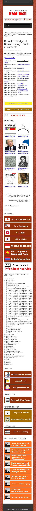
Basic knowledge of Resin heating (14, 50)
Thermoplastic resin (23, 76)
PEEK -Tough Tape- (11, 349)
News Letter (9, 364)
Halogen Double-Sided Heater (14, 341)
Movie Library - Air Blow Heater (15, 324)
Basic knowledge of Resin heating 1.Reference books (18, 200)
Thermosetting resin (23, 74)
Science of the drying (13, 285)
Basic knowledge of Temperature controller (18, 287)
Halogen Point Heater (11, 336)
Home (8, 33)
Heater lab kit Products (13, 329)
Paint (19, 92)
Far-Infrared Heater (11, 344)
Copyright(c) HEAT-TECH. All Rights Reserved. (18, 509)
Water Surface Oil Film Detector (14, 352)
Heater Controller (10, 348)
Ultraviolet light (10, 354)
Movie (7, 359)
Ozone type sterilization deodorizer (15, 356)
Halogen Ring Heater (11, 339)
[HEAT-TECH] (18, 14)
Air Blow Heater (15, 33)
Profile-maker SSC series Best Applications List (20, 321)
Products (8, 362)
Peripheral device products (14, 333)
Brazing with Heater (12, 318)
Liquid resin (20, 87)
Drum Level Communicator (13, 351)
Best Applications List (11, 357)
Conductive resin (23, 91)
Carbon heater (9, 346)
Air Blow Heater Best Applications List (17, 319)
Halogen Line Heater (11, 338)
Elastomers (20, 83)
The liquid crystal (22, 85)
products (9, 282)
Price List (10, 326)
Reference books (10, 58)
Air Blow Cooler (10, 334)
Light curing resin (22, 89)
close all (11, 279)
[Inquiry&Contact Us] (18, 20)
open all (6, 279)
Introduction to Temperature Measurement (18, 316)
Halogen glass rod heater (12, 343)
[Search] (30, 1)
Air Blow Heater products (14, 328)
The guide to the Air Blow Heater (16, 283)
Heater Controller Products (14, 331)
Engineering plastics (23, 78)
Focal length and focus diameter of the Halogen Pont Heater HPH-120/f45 (19, 195)
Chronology (20, 68)
